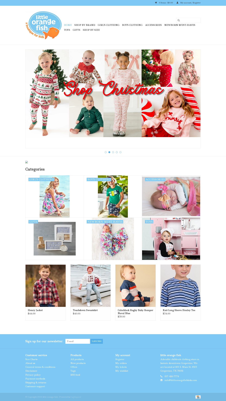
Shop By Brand (84, 25)
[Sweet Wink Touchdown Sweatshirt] (90, 286)
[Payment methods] (197, 396)
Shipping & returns (35, 382)
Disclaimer (31, 370)
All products (77, 359)
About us (30, 363)
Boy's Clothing (132, 25)
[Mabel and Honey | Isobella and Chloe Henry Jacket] (45, 286)
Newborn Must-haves (179, 25)
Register (119, 359)
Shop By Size (91, 30)
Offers (73, 367)
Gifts (76, 30)
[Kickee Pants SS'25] (113, 99)
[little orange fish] (44, 25)
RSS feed (75, 374)
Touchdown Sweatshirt (85, 310)
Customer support (35, 386)
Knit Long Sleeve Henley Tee (179, 310)
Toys (67, 30)
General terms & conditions (40, 367)
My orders (121, 363)
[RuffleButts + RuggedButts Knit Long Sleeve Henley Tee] (180, 286)
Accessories (153, 25)
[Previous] (31, 99)
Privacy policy (33, 374)
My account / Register (190, 2)
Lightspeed (76, 397)
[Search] (177, 20)
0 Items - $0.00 (166, 2)
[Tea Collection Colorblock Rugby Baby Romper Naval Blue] (135, 286)
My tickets (121, 367)
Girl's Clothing (108, 25)
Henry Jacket (35, 310)
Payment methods (35, 378)
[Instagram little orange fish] (198, 341)
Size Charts (31, 359)
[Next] (194, 99)
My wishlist (121, 370)
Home (68, 25)
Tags (73, 370)
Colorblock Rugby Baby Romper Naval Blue (135, 312)
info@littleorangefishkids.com (181, 380)
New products (78, 363)
